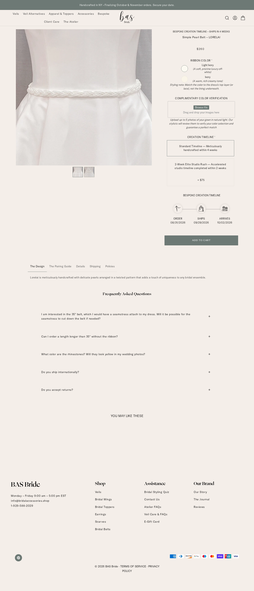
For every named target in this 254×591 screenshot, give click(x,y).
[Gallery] (84, 104)
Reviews (199, 507)
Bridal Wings (103, 499)
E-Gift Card (152, 521)
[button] (235, 18)
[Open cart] (243, 18)
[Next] (146, 97)
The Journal (202, 499)
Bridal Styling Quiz (156, 492)
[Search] (227, 18)
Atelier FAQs (152, 507)
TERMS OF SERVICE (133, 566)
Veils (98, 492)
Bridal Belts (103, 529)
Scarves (100, 521)
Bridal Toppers (104, 507)
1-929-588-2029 (22, 505)
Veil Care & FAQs (155, 514)
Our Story (200, 492)
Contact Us (152, 499)
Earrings (100, 514)
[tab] (37, 266)
